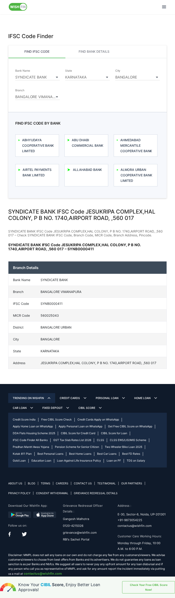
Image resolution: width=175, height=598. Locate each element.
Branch (19, 90)
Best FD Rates (131, 453)
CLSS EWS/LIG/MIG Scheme (128, 440)
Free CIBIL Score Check (56, 419)
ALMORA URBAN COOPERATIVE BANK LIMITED (136, 175)
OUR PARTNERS (131, 483)
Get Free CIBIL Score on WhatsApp (130, 426)
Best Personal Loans (50, 453)
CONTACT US (83, 483)
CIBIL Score (86, 408)
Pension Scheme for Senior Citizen (77, 447)
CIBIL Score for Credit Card (78, 433)
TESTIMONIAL (106, 483)
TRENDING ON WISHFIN (28, 398)
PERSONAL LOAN (107, 398)
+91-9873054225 (130, 520)
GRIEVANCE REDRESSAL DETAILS (96, 493)
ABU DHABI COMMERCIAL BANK (87, 142)
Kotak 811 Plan (22, 453)
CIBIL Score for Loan (114, 433)
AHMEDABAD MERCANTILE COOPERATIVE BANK (136, 145)
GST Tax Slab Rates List (72, 440)
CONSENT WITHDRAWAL (52, 493)
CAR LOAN (20, 408)
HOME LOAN (142, 398)
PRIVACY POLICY (19, 493)
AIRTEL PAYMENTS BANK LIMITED (37, 172)
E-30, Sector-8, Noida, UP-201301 (142, 514)
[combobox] (37, 76)
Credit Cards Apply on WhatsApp (98, 419)
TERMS (45, 483)
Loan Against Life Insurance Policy (79, 460)
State (68, 70)
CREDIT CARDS (70, 398)
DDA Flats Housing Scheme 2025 (34, 433)
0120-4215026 (73, 525)
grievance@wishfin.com (80, 532)
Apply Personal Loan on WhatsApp (80, 426)
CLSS (100, 440)
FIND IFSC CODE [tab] (36, 51)
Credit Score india (24, 419)
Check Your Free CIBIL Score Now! (148, 587)
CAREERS (62, 483)
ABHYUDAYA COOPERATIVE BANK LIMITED (38, 145)
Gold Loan (19, 460)
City (118, 70)
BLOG (31, 483)
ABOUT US (15, 483)
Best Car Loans (106, 453)
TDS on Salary (136, 460)
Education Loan (41, 460)
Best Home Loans (80, 453)
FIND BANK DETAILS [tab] (94, 51)
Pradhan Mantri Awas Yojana (31, 447)
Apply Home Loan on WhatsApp (33, 426)
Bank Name (22, 70)
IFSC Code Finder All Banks (30, 440)
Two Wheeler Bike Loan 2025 (123, 447)
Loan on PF (114, 460)
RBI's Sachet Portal (76, 539)
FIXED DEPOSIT (52, 408)
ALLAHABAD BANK (87, 170)
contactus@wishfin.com (135, 525)
